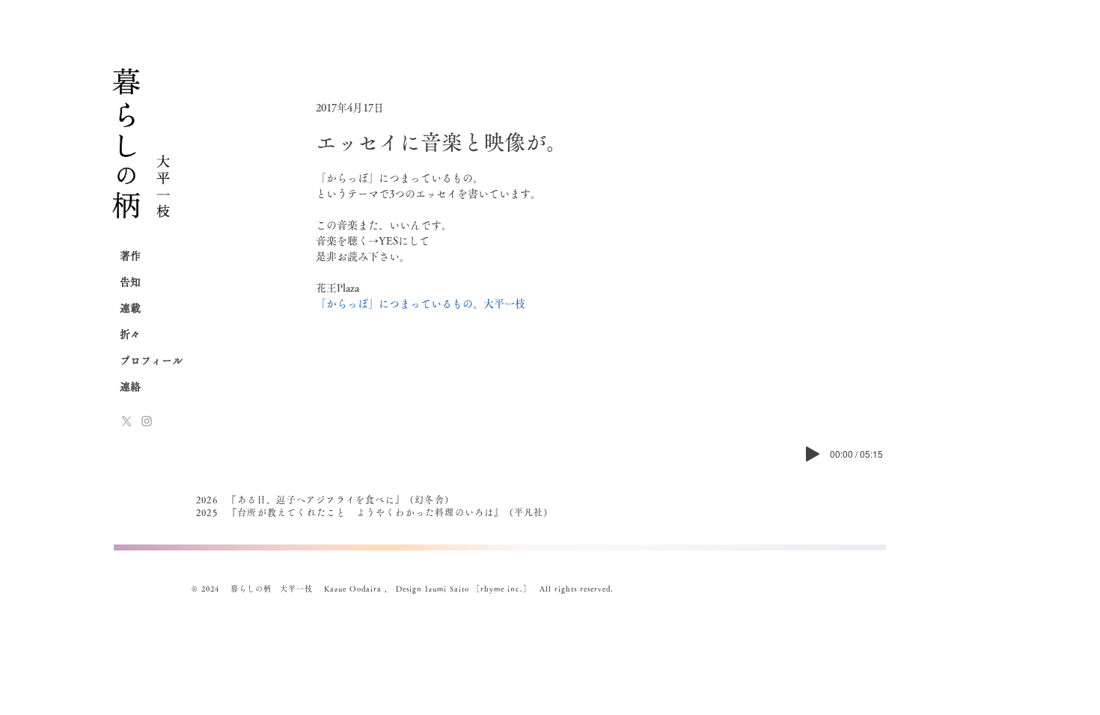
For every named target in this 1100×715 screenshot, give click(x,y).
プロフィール (151, 360)
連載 (130, 308)
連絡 (130, 386)
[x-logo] (126, 421)
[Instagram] (146, 421)
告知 (130, 282)
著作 (130, 256)
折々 (130, 334)
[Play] (812, 454)
